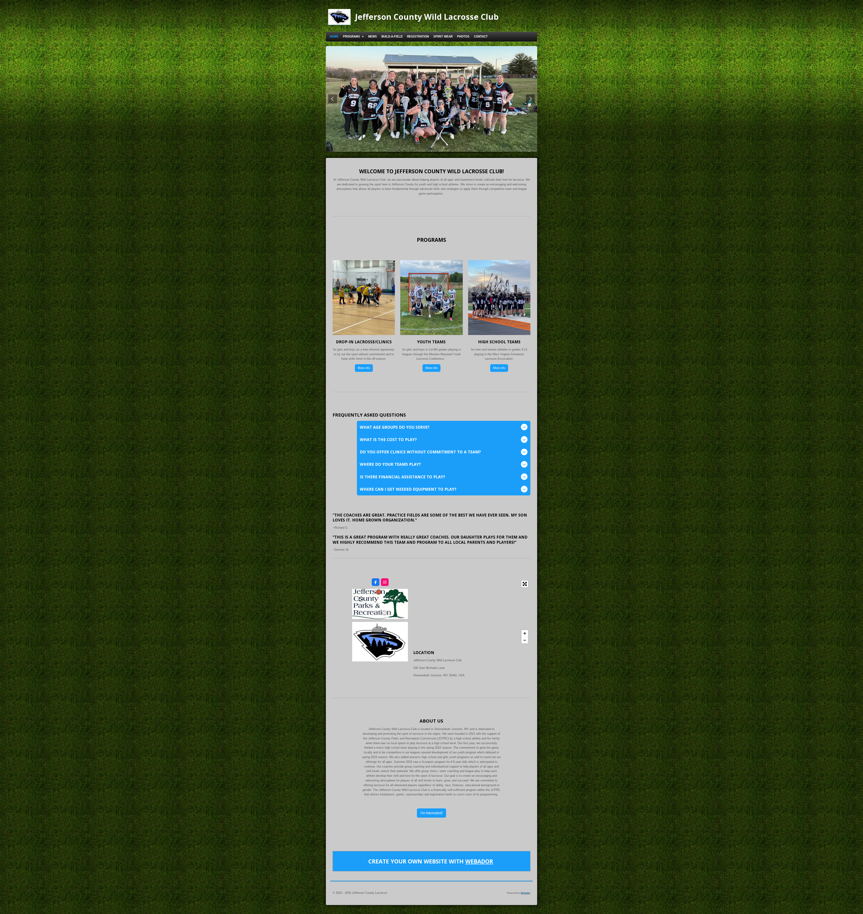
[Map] (471, 612)
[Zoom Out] (524, 640)
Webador (479, 861)
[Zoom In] (524, 633)
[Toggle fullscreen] (524, 584)
